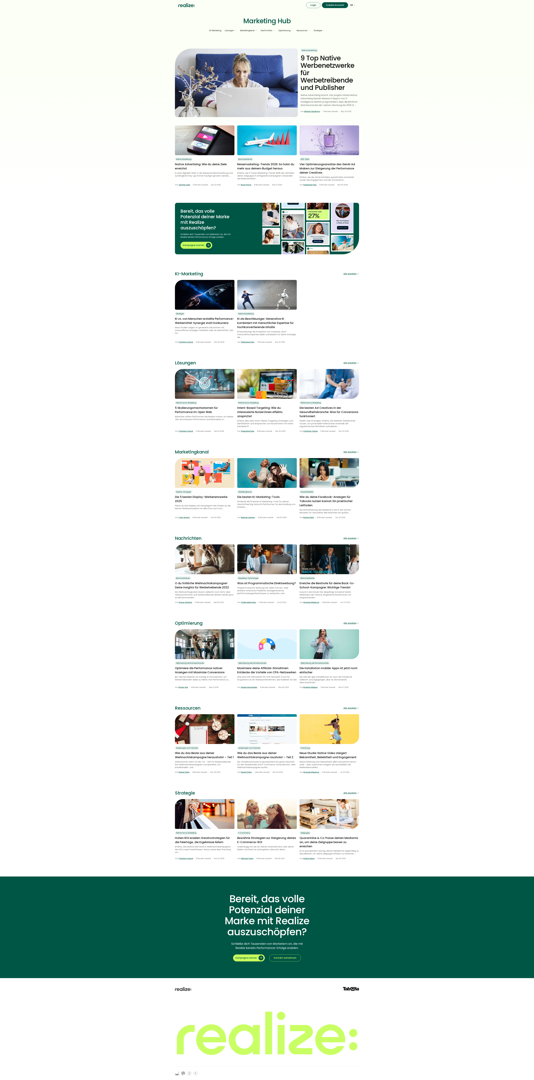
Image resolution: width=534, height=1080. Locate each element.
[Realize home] (186, 5)
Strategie (180, 313)
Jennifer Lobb (184, 185)
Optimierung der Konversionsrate (190, 663)
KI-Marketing (215, 30)
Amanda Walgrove (311, 602)
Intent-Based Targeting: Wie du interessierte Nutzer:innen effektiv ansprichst (260, 412)
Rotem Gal (183, 687)
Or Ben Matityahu (248, 602)
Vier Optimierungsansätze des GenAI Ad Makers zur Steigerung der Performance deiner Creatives (327, 168)
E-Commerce (244, 833)
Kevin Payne (246, 185)
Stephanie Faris (310, 185)
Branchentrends (245, 159)
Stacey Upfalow (185, 602)
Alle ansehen (350, 273)
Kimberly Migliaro (310, 687)
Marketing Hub (267, 21)
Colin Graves (184, 517)
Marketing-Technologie (248, 578)
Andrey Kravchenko (249, 687)
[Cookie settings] (195, 1073)
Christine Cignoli (186, 342)
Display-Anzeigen (183, 492)
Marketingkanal (245, 492)
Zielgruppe (305, 833)
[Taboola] (351, 989)
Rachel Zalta (308, 517)
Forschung (305, 748)
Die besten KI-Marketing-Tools (258, 497)
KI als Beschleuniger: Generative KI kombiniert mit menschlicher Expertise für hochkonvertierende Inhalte (265, 323)
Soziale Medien (307, 492)
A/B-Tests (305, 159)
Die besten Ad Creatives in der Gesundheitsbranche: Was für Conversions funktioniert (329, 412)
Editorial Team (247, 858)
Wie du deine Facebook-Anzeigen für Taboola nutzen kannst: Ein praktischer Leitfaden (326, 501)
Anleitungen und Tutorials (187, 748)
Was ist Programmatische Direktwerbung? (266, 583)
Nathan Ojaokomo (312, 111)
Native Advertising (309, 50)
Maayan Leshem (248, 517)
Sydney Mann (309, 858)
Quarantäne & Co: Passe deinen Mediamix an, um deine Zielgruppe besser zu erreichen (329, 842)
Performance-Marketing (186, 403)
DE (351, 5)
